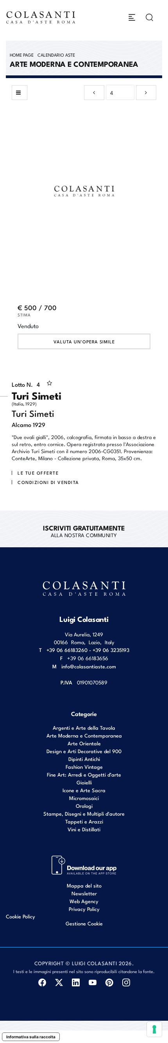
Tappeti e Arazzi (84, 821)
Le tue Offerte (38, 473)
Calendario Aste (56, 55)
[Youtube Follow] (92, 982)
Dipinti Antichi (84, 759)
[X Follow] (59, 982)
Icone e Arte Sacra (84, 790)
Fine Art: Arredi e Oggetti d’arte (84, 774)
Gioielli (84, 782)
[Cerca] (149, 17)
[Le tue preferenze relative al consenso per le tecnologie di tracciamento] (154, 1029)
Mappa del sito (84, 885)
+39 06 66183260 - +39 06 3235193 (87, 650)
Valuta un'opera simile (84, 341)
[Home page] (41, 17)
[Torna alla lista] (19, 92)
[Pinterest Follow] (109, 982)
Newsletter (84, 893)
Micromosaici (84, 798)
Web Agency (84, 901)
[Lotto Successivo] (146, 92)
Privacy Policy (84, 909)
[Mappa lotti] (84, 864)
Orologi (84, 805)
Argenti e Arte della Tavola (84, 727)
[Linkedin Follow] (75, 982)
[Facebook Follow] (42, 982)
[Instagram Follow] (126, 982)
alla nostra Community (84, 531)
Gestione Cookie (84, 923)
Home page (22, 55)
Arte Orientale (84, 743)
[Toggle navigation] (132, 17)
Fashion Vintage (84, 766)
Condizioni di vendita (48, 482)
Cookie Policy (20, 916)
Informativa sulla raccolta (30, 1036)
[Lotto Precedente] (94, 92)
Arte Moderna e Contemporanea (84, 735)
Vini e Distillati (84, 829)
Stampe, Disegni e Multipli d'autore (84, 813)
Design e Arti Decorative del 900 (84, 751)
